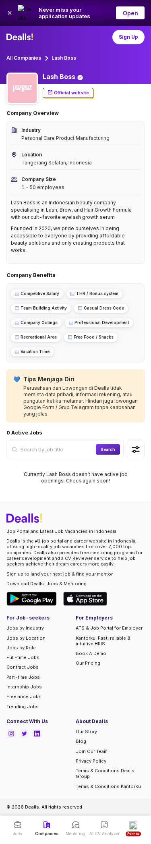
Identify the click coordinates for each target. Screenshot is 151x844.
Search (108, 449)
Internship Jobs (24, 687)
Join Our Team (92, 751)
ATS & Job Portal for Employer (109, 628)
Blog (81, 741)
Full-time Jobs (22, 657)
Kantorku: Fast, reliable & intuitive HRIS (103, 641)
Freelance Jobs (23, 696)
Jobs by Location (26, 638)
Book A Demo (91, 653)
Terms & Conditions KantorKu (108, 786)
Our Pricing (88, 663)
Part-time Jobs (23, 677)
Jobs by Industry (25, 628)
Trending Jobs (22, 706)
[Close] (9, 13)
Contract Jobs (22, 667)
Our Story (86, 731)
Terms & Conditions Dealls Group (105, 773)
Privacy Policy (91, 761)
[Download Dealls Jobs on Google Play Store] (31, 599)
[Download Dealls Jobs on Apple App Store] (85, 599)
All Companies (23, 58)
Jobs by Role (21, 648)
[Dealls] (20, 37)
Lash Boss (64, 58)
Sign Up (128, 37)
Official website (71, 93)
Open (130, 13)
